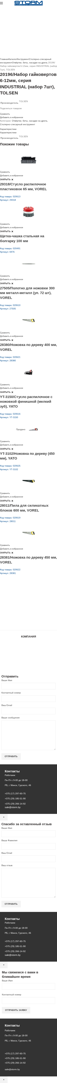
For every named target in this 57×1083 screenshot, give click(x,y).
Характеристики (8, 129)
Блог (28, 652)
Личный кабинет (28, 658)
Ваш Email (6, 705)
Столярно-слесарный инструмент (17, 124)
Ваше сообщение (10, 717)
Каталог (13, 59)
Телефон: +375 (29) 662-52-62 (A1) (23, 597)
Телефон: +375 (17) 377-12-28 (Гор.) (24, 614)
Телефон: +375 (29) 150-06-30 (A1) (23, 601)
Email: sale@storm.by (15, 623)
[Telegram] (10, 111)
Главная (4, 59)
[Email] (3, 111)
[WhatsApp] (7, 111)
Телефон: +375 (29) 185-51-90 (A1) (23, 605)
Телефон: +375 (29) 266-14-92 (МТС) (24, 610)
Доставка (28, 664)
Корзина (28, 661)
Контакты (28, 655)
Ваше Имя (6, 680)
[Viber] (12, 111)
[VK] (9, 111)
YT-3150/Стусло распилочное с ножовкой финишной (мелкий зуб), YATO (26, 402)
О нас (28, 649)
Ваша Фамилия (9, 840)
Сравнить (5, 114)
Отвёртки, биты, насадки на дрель (30, 62)
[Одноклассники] (5, 111)
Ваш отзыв (6, 865)
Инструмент (23, 59)
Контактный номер (11, 692)
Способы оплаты (28, 667)
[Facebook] (1, 111)
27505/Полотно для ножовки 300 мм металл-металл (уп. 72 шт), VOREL (27, 293)
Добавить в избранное (11, 117)
